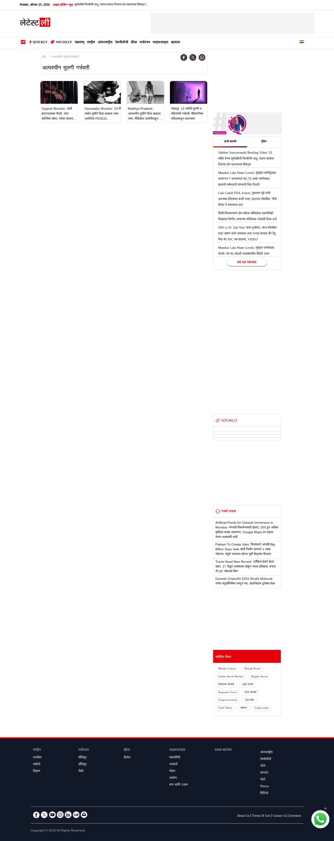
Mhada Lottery (227, 669)
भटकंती (173, 764)
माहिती (36, 764)
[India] (301, 42)
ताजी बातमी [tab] (230, 142)
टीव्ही (80, 771)
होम (44, 57)
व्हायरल (175, 42)
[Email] (84, 814)
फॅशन (172, 771)
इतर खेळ (249, 700)
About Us (243, 816)
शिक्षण (36, 771)
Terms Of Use (261, 816)
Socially (64, 42)
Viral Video (225, 708)
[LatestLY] (35, 23)
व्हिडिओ (264, 793)
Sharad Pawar (252, 669)
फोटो (262, 779)
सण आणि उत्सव (178, 785)
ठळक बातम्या (223, 750)
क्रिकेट (127, 757)
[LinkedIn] (68, 814)
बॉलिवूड (82, 757)
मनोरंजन (145, 42)
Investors (295, 816)
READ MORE (247, 262)
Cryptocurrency (227, 700)
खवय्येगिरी (174, 757)
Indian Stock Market (230, 677)
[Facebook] (183, 57)
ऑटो (262, 766)
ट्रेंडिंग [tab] (264, 142)
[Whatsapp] (202, 57)
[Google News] (76, 814)
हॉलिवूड (82, 764)
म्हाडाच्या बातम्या (226, 685)
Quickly (40, 42)
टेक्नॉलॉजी (121, 42)
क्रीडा (134, 42)
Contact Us (280, 816)
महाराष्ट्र (79, 42)
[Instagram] (60, 814)
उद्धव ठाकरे (247, 685)
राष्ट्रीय (91, 42)
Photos (264, 786)
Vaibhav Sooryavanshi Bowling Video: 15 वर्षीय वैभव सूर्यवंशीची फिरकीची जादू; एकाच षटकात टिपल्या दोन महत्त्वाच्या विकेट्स (246, 159)
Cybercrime (262, 708)
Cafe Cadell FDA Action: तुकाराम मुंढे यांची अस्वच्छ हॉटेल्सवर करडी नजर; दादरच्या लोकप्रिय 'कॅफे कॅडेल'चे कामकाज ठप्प (247, 199)
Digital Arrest (259, 677)
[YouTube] (52, 814)
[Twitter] (192, 57)
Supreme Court (227, 693)
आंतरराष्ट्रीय (105, 42)
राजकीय (37, 757)
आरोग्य (243, 708)
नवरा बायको (250, 693)
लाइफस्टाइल (160, 42)
